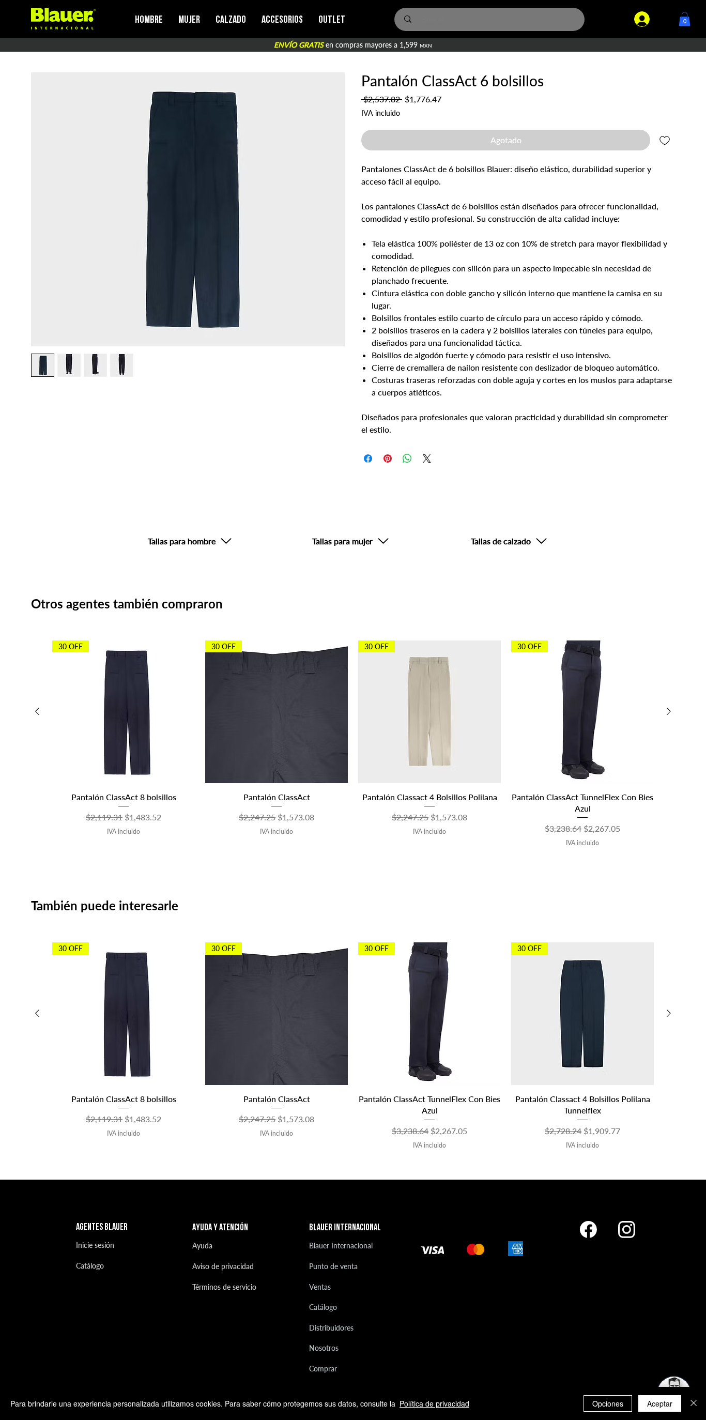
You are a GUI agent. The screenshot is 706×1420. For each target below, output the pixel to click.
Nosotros (324, 1347)
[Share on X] (427, 458)
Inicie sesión (95, 1245)
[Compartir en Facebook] (368, 458)
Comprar (323, 1368)
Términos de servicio (224, 1286)
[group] (353, 744)
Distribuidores (331, 1327)
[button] (684, 19)
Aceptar (659, 1403)
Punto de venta (333, 1266)
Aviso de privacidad (223, 1266)
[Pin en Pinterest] (387, 458)
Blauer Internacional (341, 1245)
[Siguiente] (669, 711)
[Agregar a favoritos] (664, 140)
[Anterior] (37, 711)
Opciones (607, 1403)
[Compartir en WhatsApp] (407, 458)
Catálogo (90, 1265)
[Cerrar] (693, 1403)
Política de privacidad (434, 1403)
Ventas (320, 1286)
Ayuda (202, 1245)
